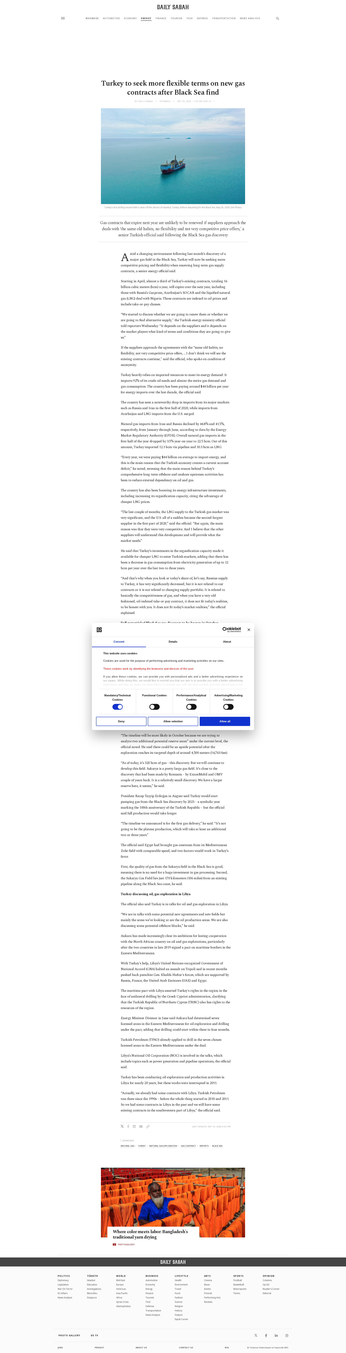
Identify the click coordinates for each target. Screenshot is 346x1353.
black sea (217, 1145)
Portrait (208, 1293)
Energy (146, 18)
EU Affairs (63, 1293)
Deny (121, 721)
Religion (179, 1306)
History (178, 1310)
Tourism (176, 18)
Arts (207, 1275)
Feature (179, 1314)
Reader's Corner (271, 1288)
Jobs (60, 1347)
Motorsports (239, 1288)
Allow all (224, 721)
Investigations (94, 1288)
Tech (189, 18)
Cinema (208, 1280)
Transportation (224, 18)
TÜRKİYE (92, 1275)
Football (237, 1280)
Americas (121, 1288)
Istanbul (91, 1280)
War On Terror (65, 1288)
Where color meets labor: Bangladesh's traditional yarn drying (150, 1234)
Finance (161, 18)
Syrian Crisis (122, 1301)
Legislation (63, 1284)
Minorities (92, 1293)
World (121, 1275)
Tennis (236, 1293)
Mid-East (120, 1280)
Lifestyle (181, 1275)
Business (92, 18)
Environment (181, 1284)
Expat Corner (181, 1319)
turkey (142, 1145)
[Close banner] (249, 630)
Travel (178, 1288)
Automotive (111, 18)
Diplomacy (63, 1280)
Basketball (238, 1284)
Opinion (269, 1275)
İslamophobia (123, 1306)
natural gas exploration (163, 1145)
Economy (130, 18)
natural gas (127, 1145)
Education (92, 1284)
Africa (119, 1297)
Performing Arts (212, 1297)
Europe (120, 1284)
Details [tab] (173, 641)
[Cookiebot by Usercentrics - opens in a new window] (225, 630)
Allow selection (173, 721)
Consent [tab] (119, 641)
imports (204, 1145)
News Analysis (250, 18)
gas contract (188, 1145)
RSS (227, 1347)
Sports (238, 1275)
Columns (267, 1280)
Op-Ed (266, 1284)
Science (178, 1301)
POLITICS (64, 1275)
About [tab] (227, 641)
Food (177, 1293)
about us (141, 1347)
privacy (99, 1347)
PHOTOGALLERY (126, 1244)
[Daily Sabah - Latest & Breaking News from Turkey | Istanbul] (173, 7)
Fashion (179, 1297)
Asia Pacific (122, 1293)
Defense (202, 18)
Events (207, 1288)
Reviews (208, 1301)
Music (207, 1284)
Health (178, 1280)
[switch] (154, 707)
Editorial (267, 1293)
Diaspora (92, 1297)
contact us (186, 1347)
